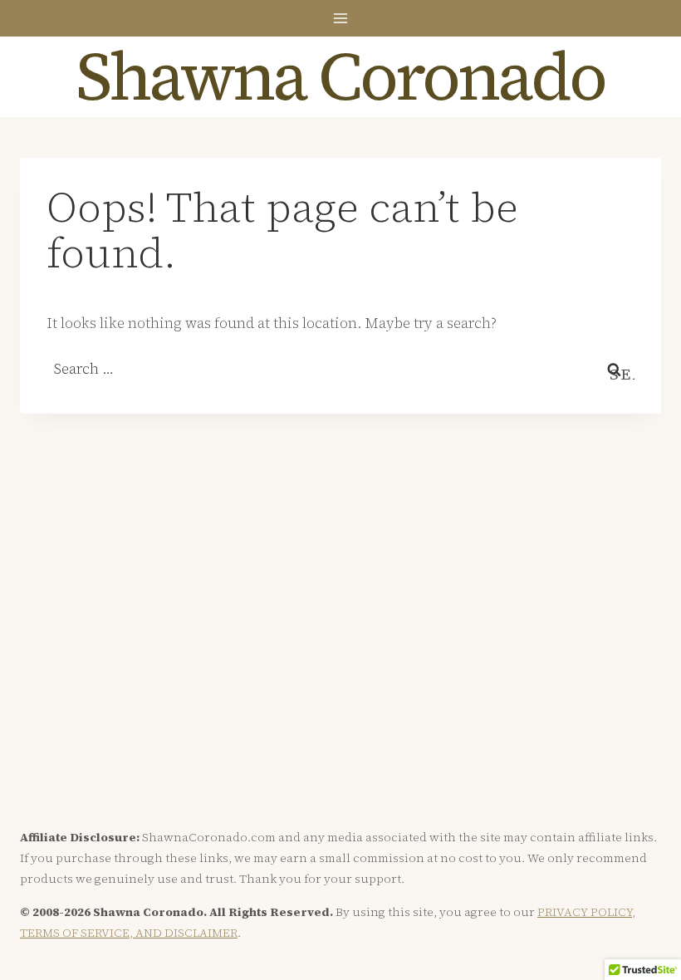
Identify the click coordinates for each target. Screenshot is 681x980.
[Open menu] (341, 18)
